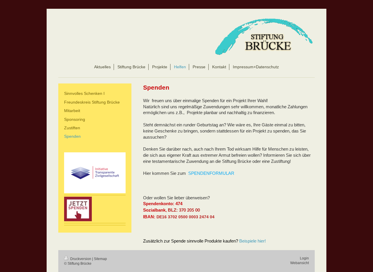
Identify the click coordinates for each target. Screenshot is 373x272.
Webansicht (299, 263)
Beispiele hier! (252, 240)
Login (304, 258)
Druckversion (80, 259)
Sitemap (100, 259)
